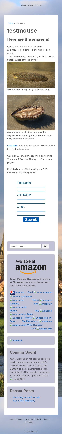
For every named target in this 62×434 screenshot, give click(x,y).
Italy (37, 310)
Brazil (31, 292)
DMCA (38, 419)
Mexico (29, 317)
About (23, 5)
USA (34, 328)
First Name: (24, 182)
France (35, 300)
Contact (31, 5)
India (36, 303)
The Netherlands (30, 321)
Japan (29, 314)
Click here (12, 145)
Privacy (30, 422)
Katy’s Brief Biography (24, 400)
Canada (28, 296)
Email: (21, 206)
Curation (29, 419)
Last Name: (24, 194)
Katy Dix (33, 431)
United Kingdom (35, 325)
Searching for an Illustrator (26, 397)
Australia (19, 292)
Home (39, 5)
